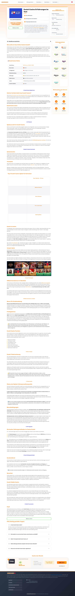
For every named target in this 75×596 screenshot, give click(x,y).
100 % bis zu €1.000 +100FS (28, 65)
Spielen (62, 562)
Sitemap (10, 582)
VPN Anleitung (12, 587)
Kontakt (10, 580)
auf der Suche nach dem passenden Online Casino (20, 95)
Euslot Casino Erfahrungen (39, 27)
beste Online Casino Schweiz (56, 574)
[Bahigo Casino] (11, 561)
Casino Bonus (38, 2)
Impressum (11, 589)
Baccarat (32, 164)
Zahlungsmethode (30, 2)
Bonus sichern (16, 27)
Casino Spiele (55, 2)
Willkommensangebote (45, 282)
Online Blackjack (14, 242)
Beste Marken (46, 2)
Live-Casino (38, 133)
